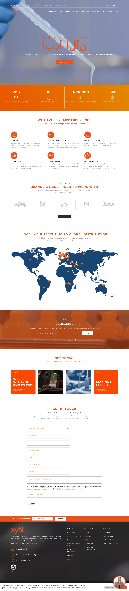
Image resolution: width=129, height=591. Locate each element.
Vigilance (89, 540)
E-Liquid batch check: (22, 518)
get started (64, 62)
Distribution (91, 161)
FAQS (69, 559)
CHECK (60, 518)
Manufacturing (109, 532)
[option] (20, 204)
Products (52, 11)
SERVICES (76, 11)
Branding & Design (111, 543)
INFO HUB (85, 11)
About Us (70, 555)
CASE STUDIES (64, 216)
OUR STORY (96, 11)
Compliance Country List (90, 548)
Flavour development (60, 141)
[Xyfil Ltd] (14, 11)
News (88, 532)
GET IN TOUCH (108, 11)
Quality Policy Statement (72, 551)
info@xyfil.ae (47, 5)
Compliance (17, 161)
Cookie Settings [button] (110, 587)
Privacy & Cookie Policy (73, 545)
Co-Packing (54, 161)
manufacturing (93, 141)
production (17, 141)
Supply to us (72, 540)
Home (44, 11)
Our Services (72, 532)
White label (108, 540)
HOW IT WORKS (64, 11)
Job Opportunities (74, 536)
